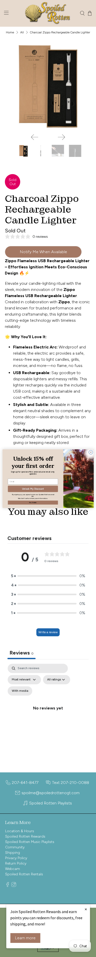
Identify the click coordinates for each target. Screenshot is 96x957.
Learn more (25, 937)
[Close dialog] (91, 452)
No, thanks (32, 502)
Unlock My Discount (33, 488)
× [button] (85, 909)
